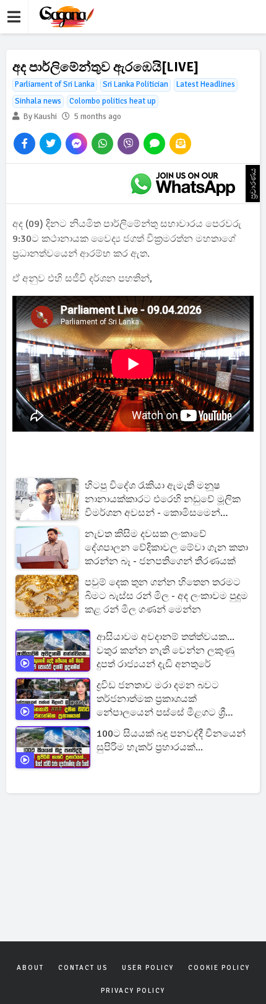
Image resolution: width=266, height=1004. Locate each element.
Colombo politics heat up (112, 101)
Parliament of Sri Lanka (55, 84)
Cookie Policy (219, 968)
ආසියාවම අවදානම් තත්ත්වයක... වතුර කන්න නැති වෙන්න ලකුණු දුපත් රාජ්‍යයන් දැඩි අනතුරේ (165, 650)
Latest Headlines (205, 84)
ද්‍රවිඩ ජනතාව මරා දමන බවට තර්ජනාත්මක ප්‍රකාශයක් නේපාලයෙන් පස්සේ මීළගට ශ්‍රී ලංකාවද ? (161, 699)
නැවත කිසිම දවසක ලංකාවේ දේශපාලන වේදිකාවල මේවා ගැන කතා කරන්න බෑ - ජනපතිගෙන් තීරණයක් (166, 547)
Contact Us (83, 968)
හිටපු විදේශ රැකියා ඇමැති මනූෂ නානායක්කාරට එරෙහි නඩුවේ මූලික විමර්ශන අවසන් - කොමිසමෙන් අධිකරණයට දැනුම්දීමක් (163, 499)
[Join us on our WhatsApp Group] (182, 183)
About (30, 968)
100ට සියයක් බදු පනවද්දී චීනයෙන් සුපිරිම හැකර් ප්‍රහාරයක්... (171, 740)
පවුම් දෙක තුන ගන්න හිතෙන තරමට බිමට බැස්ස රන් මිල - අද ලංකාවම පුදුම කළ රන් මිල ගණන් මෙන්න (166, 596)
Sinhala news (38, 101)
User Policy (148, 968)
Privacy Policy (133, 991)
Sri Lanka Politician (135, 84)
